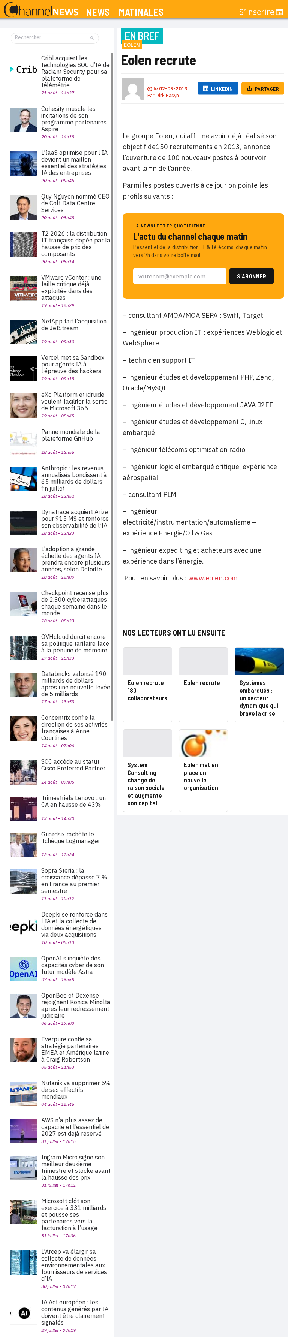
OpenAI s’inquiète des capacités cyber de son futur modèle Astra (72, 964)
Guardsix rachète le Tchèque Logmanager (70, 837)
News (98, 12)
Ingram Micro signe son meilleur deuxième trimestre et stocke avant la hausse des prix (75, 1167)
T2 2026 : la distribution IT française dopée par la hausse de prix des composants (75, 243)
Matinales (141, 12)
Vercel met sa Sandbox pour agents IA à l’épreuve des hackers (72, 364)
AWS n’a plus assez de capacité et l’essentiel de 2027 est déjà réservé (75, 1126)
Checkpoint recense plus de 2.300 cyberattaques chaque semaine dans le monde (75, 603)
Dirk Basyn (167, 95)
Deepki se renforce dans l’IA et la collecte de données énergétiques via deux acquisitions (74, 924)
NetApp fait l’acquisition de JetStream (73, 324)
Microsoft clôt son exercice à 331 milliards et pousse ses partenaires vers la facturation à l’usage (73, 1214)
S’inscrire (256, 12)
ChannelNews (41, 10)
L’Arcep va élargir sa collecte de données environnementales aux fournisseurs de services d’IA (74, 1265)
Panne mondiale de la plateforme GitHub (70, 435)
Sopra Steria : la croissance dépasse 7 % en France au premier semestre (74, 880)
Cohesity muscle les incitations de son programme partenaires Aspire (73, 119)
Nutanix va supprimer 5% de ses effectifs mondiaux (75, 1089)
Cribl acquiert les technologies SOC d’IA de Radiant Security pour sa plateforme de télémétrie (75, 71)
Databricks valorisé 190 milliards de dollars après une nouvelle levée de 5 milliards (75, 684)
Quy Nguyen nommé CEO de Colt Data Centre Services (75, 203)
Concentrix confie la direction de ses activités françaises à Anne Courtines (74, 728)
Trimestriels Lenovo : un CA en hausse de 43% (73, 801)
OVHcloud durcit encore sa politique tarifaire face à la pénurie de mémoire (75, 643)
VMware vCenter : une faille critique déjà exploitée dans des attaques (71, 287)
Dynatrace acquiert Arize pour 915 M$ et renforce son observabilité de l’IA (75, 518)
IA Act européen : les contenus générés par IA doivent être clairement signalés (74, 1312)
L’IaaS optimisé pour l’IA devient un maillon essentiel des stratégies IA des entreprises (74, 162)
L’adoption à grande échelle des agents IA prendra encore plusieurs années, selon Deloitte (75, 559)
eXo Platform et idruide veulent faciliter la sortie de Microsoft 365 (74, 401)
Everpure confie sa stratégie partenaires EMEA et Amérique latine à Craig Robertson (75, 1049)
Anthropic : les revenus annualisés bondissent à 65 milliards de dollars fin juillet (74, 478)
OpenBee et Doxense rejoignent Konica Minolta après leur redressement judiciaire (75, 1005)
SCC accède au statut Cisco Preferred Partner (73, 765)
